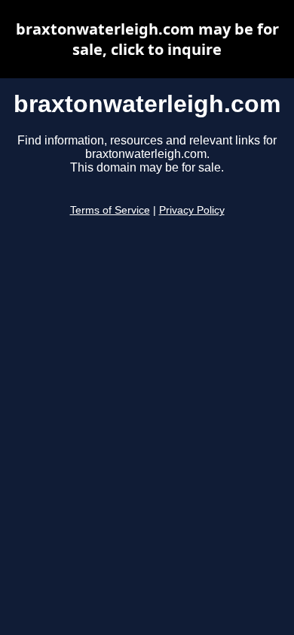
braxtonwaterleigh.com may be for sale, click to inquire (147, 39)
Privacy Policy (192, 210)
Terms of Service (110, 210)
